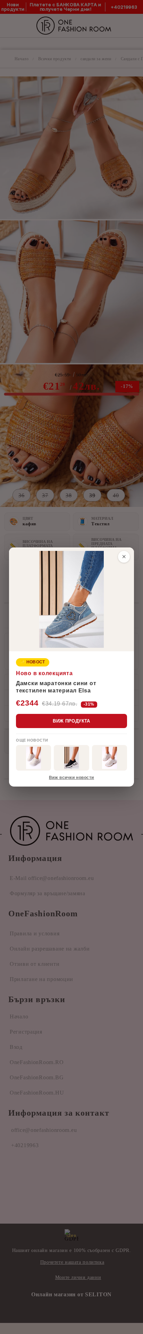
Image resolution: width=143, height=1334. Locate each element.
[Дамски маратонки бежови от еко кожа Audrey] (33, 758)
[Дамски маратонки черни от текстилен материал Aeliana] (71, 758)
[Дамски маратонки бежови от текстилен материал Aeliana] (109, 758)
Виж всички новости (71, 777)
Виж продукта (71, 721)
